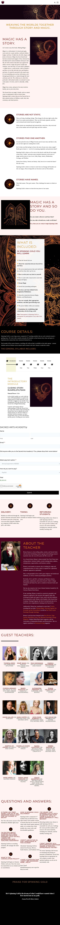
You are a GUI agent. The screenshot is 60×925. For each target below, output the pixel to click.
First (1, 438)
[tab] (11, 361)
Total (1, 477)
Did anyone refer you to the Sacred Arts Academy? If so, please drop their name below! (28, 451)
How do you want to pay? (8, 469)
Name (2, 431)
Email (2, 442)
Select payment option (8, 460)
